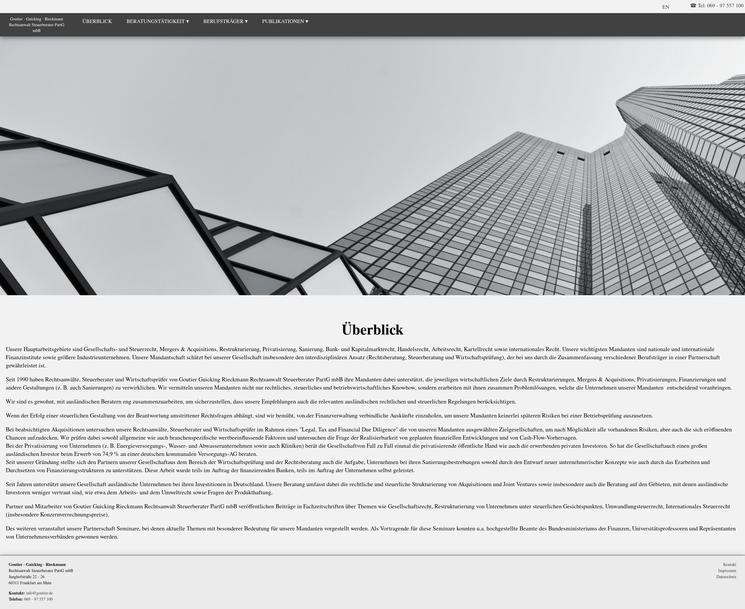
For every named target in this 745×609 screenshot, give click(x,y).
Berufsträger (223, 20)
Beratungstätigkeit (156, 20)
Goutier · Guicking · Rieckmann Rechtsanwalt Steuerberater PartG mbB (36, 24)
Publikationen (283, 20)
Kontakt (729, 564)
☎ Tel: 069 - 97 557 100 (717, 5)
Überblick (97, 20)
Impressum (727, 570)
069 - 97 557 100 (38, 599)
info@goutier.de (39, 593)
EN (665, 6)
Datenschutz (726, 576)
